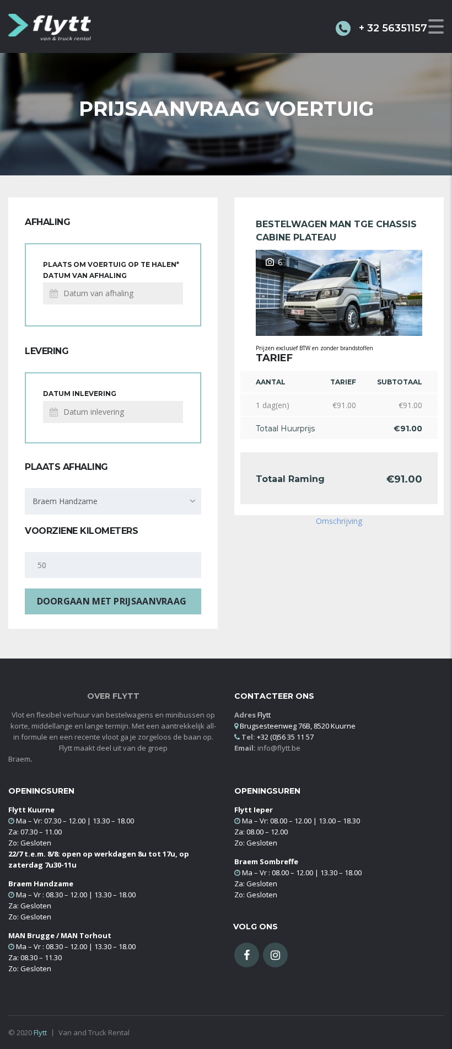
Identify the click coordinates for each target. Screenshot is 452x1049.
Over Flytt (113, 696)
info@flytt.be (278, 748)
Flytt (40, 1032)
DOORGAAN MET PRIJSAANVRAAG (112, 601)
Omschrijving (339, 521)
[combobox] (113, 501)
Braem (19, 759)
